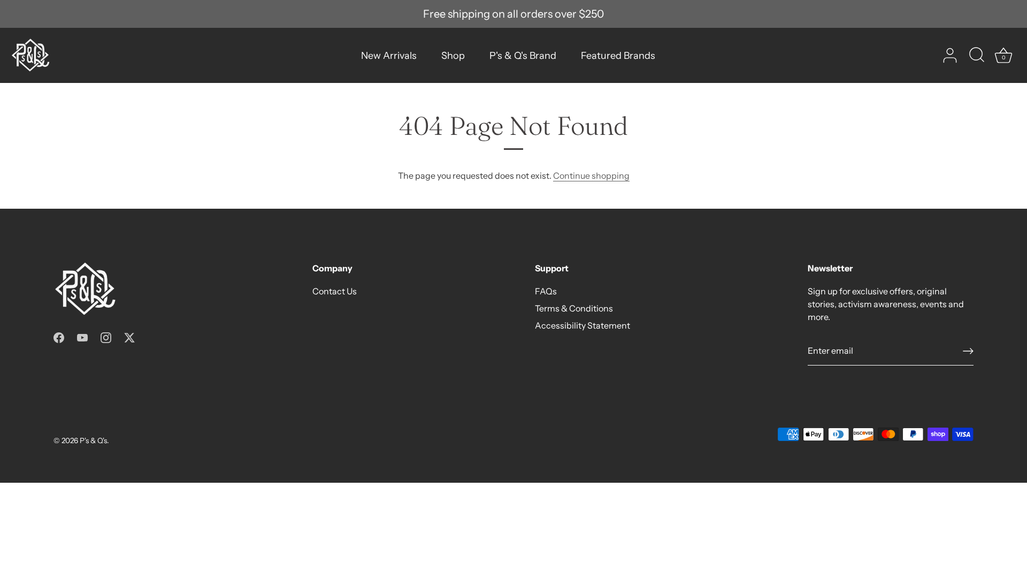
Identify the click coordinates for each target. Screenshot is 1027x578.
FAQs (546, 291)
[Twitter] (129, 336)
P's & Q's (93, 440)
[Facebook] (58, 336)
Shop (453, 56)
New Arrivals (389, 56)
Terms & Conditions (574, 308)
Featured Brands (618, 56)
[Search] (976, 55)
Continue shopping (591, 175)
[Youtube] (82, 336)
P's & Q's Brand (522, 56)
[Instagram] (106, 336)
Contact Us (334, 291)
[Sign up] (968, 351)
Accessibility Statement (582, 325)
